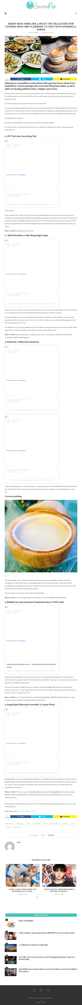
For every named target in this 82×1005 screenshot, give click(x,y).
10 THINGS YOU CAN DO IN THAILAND (33, 945)
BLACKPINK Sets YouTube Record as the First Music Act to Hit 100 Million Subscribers (48, 970)
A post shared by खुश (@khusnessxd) (21, 410)
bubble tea (20, 823)
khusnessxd (32, 811)
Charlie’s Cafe (22, 811)
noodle (65, 823)
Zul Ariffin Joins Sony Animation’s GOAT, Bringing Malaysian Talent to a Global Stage (47, 958)
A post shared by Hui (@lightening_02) (22, 480)
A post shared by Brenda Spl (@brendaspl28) (21, 773)
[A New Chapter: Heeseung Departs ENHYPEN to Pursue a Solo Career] (59, 875)
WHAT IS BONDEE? (26, 921)
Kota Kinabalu (55, 823)
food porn (36, 823)
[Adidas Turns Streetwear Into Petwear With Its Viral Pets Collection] (23, 875)
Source (7, 576)
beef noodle (9, 823)
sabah (73, 823)
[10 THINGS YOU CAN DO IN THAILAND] (11, 948)
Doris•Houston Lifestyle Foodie (27, 671)
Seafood (8, 827)
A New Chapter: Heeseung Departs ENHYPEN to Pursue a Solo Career (47, 933)
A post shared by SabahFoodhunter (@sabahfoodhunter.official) (26, 303)
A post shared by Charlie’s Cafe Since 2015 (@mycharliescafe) (26, 204)
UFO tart (17, 827)
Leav (36, 32)
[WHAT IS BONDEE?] (11, 924)
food (28, 823)
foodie (45, 823)
